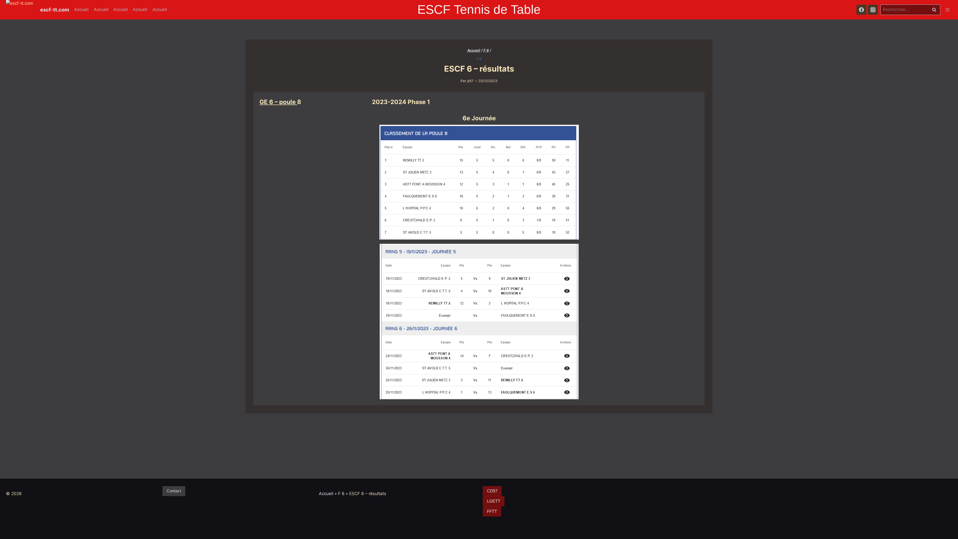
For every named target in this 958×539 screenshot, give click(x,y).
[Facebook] (861, 10)
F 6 (479, 59)
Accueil (81, 9)
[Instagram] (873, 10)
